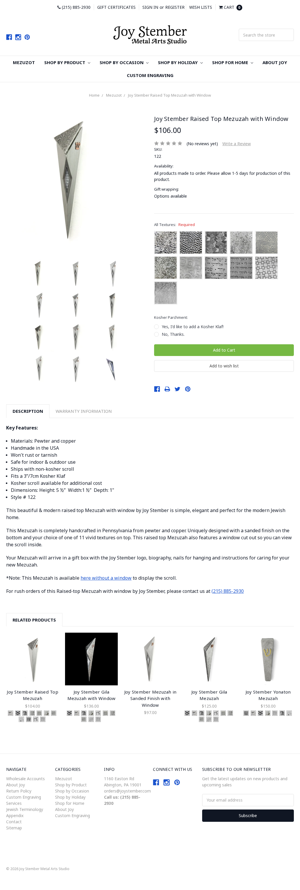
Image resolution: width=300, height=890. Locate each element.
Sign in (150, 7)
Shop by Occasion (122, 62)
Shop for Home (230, 62)
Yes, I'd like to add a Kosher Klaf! (193, 326)
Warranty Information (84, 411)
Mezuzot (24, 62)
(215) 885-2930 (76, 7)
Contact (14, 821)
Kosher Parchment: (171, 317)
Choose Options (32, 659)
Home (94, 95)
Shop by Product (65, 62)
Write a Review (236, 143)
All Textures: (174, 224)
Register (175, 7)
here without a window (106, 578)
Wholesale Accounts (25, 778)
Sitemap (14, 828)
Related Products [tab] (34, 620)
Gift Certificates (116, 7)
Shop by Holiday (178, 62)
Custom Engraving (150, 75)
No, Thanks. (173, 334)
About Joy (274, 62)
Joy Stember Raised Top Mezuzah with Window (169, 95)
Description (28, 411)
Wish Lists (200, 7)
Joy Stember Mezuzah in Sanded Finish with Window (150, 698)
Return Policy (18, 791)
